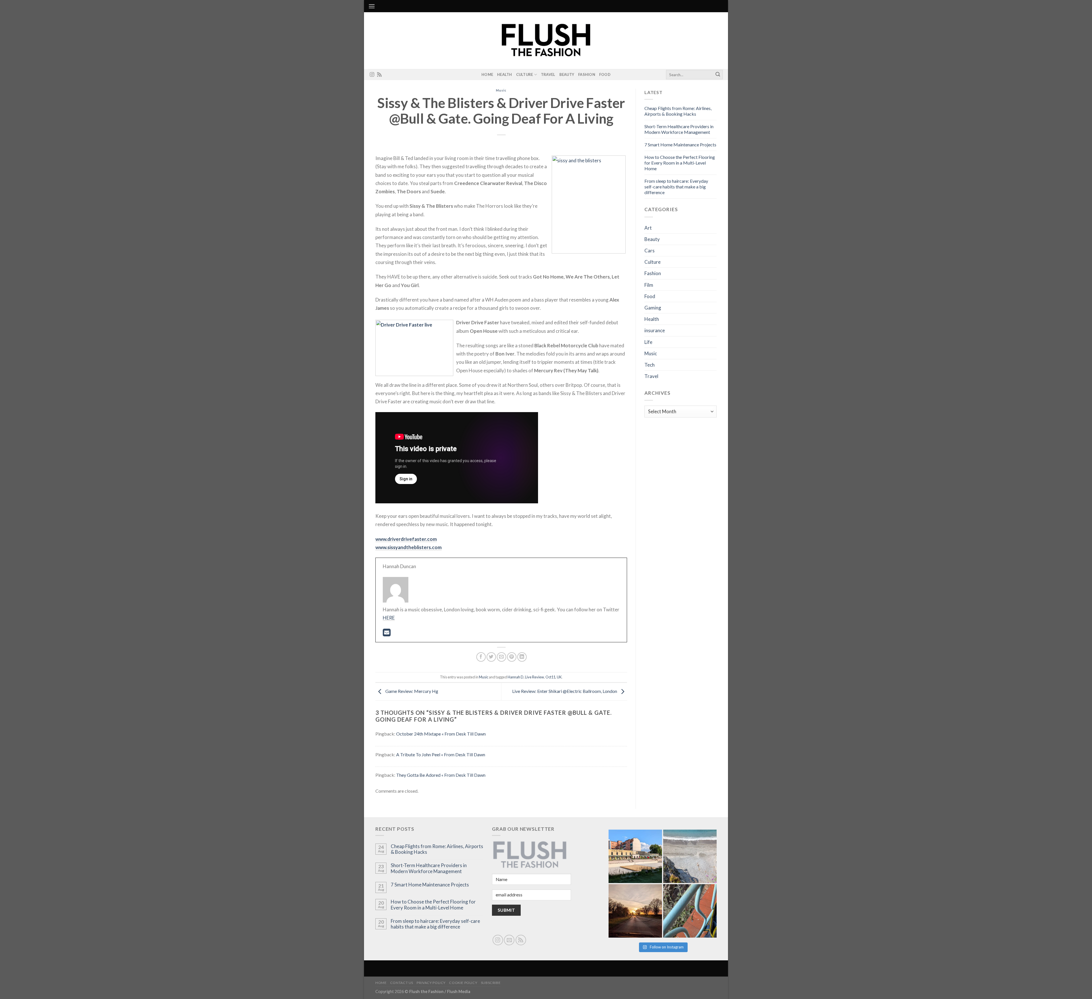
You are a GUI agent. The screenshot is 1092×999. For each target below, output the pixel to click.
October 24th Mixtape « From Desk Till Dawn (441, 733)
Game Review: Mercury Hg (411, 691)
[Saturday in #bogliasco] (690, 856)
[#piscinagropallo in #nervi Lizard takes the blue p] (690, 911)
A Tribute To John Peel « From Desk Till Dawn (440, 754)
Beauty (566, 74)
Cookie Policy (463, 983)
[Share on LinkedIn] (522, 657)
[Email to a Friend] (501, 657)
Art (648, 228)
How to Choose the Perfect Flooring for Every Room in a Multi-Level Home (679, 162)
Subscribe (491, 983)
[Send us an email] (509, 940)
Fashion (586, 74)
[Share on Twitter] (491, 657)
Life (648, 342)
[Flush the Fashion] (546, 41)
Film (648, 285)
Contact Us (401, 983)
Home (487, 74)
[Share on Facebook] (481, 657)
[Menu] (371, 6)
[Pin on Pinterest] (511, 657)
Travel (548, 74)
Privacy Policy (431, 983)
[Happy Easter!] (635, 911)
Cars (649, 251)
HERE (389, 618)
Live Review (534, 677)
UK (559, 677)
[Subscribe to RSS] (379, 74)
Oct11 (550, 677)
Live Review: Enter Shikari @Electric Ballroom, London (565, 691)
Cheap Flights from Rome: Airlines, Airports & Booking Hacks (678, 111)
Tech (649, 365)
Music (501, 90)
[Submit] (718, 75)
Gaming (652, 308)
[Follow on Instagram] (372, 74)
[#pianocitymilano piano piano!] (635, 856)
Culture (524, 74)
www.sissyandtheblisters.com (408, 547)
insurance (654, 330)
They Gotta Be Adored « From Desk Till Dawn (440, 775)
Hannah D (516, 677)
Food (605, 74)
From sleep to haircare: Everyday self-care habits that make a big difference (676, 186)
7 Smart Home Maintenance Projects (680, 144)
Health (504, 74)
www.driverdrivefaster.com (406, 539)
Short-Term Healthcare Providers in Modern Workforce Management (678, 129)
